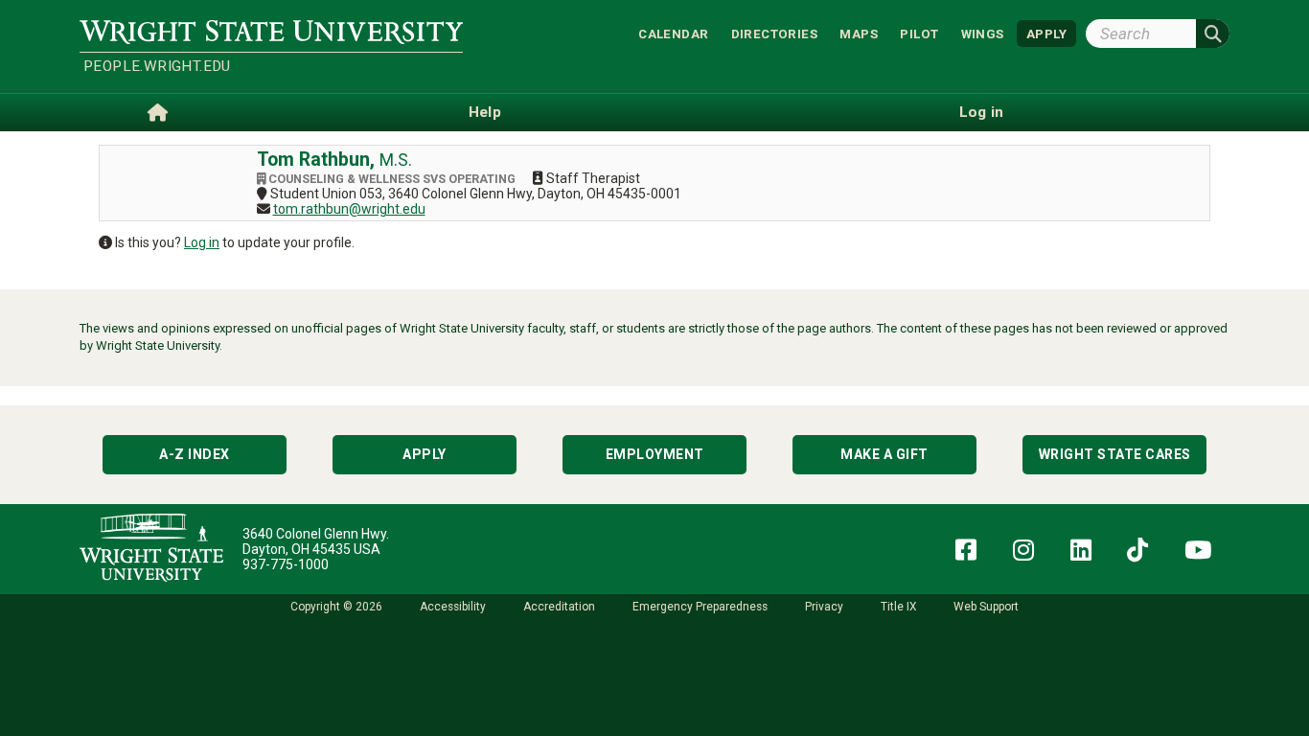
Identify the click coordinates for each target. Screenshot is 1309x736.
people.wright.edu (157, 66)
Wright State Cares (1115, 454)
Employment (655, 454)
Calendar (673, 33)
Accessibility (453, 606)
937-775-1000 (285, 564)
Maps (858, 33)
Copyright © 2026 (336, 606)
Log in (201, 242)
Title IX (898, 606)
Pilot (919, 33)
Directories (774, 33)
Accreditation (559, 606)
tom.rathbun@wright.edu (349, 209)
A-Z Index (194, 454)
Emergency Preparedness (700, 606)
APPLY (1046, 33)
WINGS (982, 33)
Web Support (986, 606)
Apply (424, 454)
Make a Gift (884, 454)
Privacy (824, 606)
